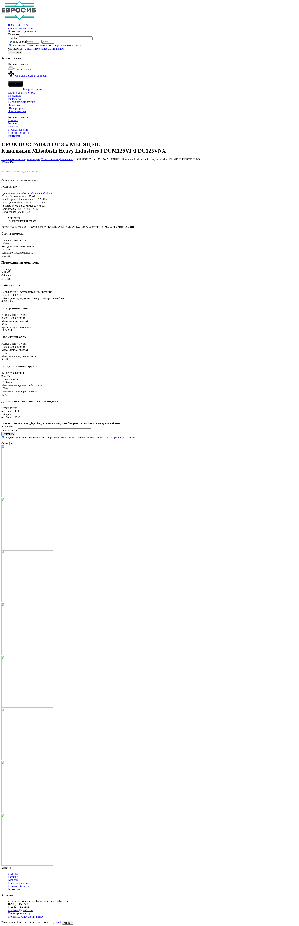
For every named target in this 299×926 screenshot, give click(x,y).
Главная (13, 873)
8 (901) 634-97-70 (18, 24)
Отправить (15, 52)
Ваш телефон (9, 430)
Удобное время (17, 41)
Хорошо (68, 922)
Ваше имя (14, 34)
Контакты (14, 31)
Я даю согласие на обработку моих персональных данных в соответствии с (45, 47)
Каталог (13, 876)
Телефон (13, 38)
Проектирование (18, 882)
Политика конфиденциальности (27, 916)
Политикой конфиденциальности (46, 48)
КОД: (4, 186)
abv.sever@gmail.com (20, 27)
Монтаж (13, 879)
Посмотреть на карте (20, 913)
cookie (58, 922)
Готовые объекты (18, 886)
